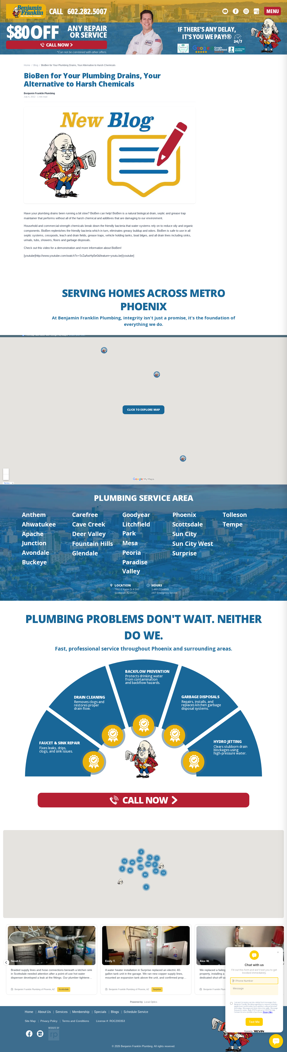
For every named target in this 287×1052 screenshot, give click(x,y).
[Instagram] (246, 11)
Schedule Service (136, 1012)
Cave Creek (88, 524)
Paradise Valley (135, 566)
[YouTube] (225, 11)
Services (61, 1012)
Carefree (85, 514)
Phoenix (184, 514)
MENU (272, 11)
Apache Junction (34, 538)
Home (27, 65)
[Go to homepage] (266, 35)
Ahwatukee (39, 524)
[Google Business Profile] (256, 11)
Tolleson (235, 514)
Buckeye (34, 562)
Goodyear (136, 514)
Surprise (184, 553)
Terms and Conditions (75, 1021)
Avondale (35, 552)
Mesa (130, 543)
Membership (80, 1012)
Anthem (34, 514)
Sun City (184, 534)
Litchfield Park (136, 528)
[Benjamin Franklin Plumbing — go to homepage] (26, 11)
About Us (44, 1012)
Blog (35, 65)
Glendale (85, 553)
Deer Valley (89, 534)
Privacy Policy (48, 1021)
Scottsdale (187, 524)
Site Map (30, 1021)
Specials (100, 1012)
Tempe (233, 524)
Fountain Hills (92, 543)
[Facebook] (235, 11)
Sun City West (192, 543)
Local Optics (150, 1002)
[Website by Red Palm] (53, 1033)
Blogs (115, 1012)
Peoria (131, 552)
